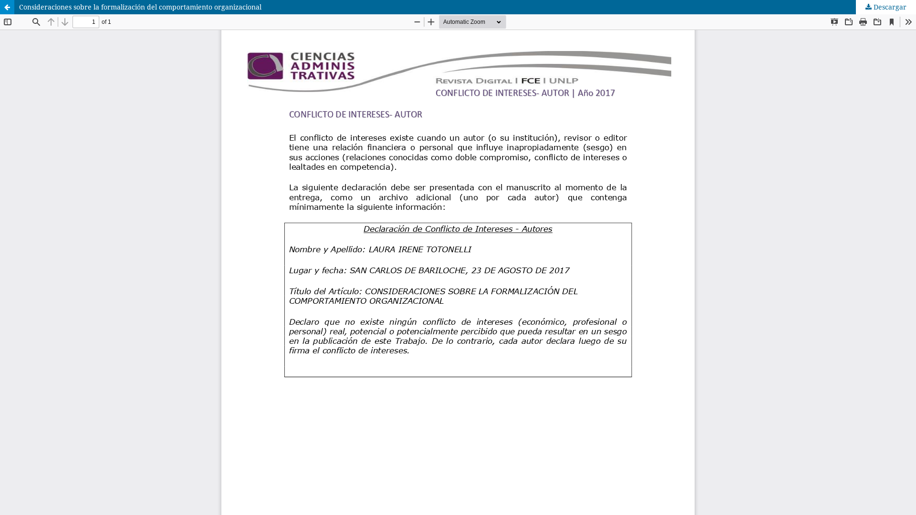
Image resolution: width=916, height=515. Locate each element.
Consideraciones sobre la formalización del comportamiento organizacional (140, 6)
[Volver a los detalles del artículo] (7, 7)
